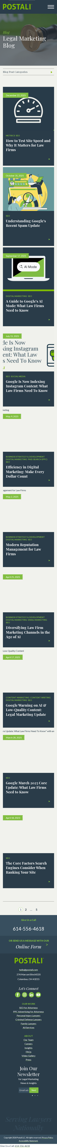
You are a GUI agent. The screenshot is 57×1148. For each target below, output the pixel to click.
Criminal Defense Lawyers (28, 1019)
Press (28, 1059)
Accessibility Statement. (28, 1141)
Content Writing (40, 697)
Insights (28, 1047)
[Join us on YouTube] (38, 994)
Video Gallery (28, 1055)
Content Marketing (17, 697)
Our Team (28, 1039)
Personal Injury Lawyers (28, 1015)
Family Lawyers (28, 1023)
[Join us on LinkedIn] (31, 994)
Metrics (10, 135)
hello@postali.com (28, 969)
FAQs (28, 1051)
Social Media (18, 376)
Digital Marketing (16, 296)
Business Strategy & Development (25, 456)
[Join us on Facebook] (17, 994)
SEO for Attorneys (28, 1007)
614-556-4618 (22, 1145)
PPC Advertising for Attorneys (28, 1011)
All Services (28, 1027)
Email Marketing (37, 620)
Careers (28, 1043)
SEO (18, 135)
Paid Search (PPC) (37, 459)
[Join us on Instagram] (24, 994)
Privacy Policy (47, 1137)
